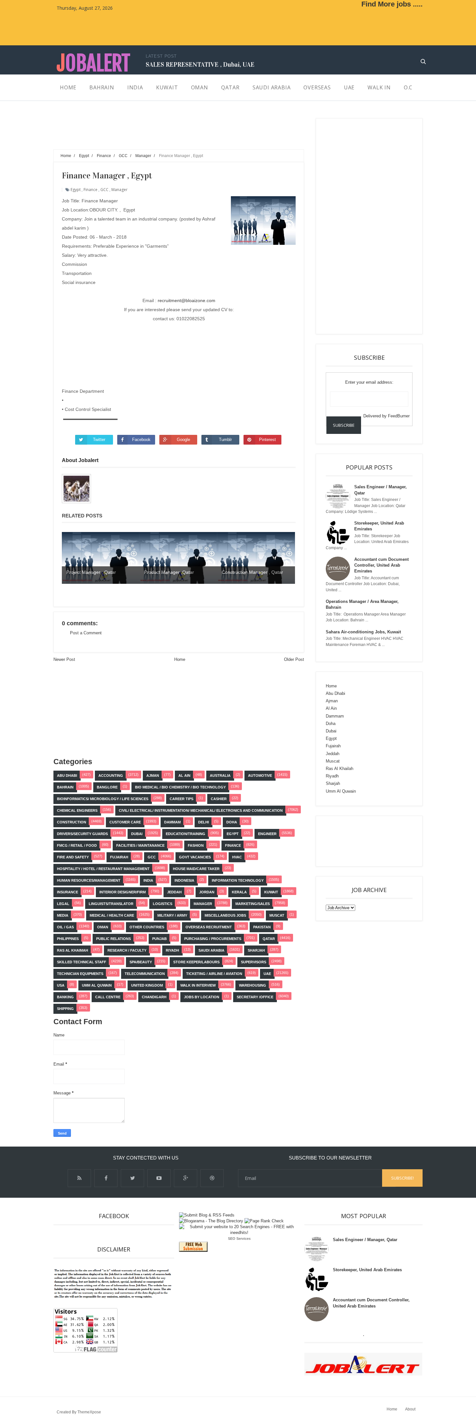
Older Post (294, 659)
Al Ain (184, 775)
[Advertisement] (171, 132)
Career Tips (181, 799)
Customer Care (125, 822)
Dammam (172, 822)
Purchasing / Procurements (212, 939)
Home (179, 659)
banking (65, 997)
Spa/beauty (141, 962)
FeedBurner (399, 415)
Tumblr (225, 439)
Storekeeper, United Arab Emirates (367, 1269)
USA (60, 985)
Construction (71, 822)
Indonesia (184, 880)
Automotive (260, 775)
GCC (104, 189)
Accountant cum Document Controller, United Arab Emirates (381, 565)
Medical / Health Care (112, 915)
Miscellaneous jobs (225, 915)
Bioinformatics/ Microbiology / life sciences (102, 799)
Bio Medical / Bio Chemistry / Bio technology (180, 787)
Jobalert (93, 63)
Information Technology (238, 880)
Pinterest (267, 439)
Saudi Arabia (211, 950)
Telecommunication (145, 974)
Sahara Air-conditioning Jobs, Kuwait (363, 631)
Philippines (68, 939)
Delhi (203, 822)
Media (62, 915)
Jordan (206, 892)
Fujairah (119, 857)
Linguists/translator (111, 904)
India (148, 880)
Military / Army (172, 915)
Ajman (152, 775)
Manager (119, 189)
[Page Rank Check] (264, 1220)
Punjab (159, 939)
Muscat (276, 915)
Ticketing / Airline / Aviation (214, 974)
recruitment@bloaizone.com (186, 300)
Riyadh (172, 950)
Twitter (99, 439)
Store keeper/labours (196, 962)
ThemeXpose (89, 1412)
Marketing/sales (252, 904)
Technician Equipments (80, 974)
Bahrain (65, 787)
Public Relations (113, 939)
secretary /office (255, 997)
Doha (231, 822)
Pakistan (262, 927)
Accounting (110, 775)
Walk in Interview (198, 985)
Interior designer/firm (122, 892)
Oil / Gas (65, 927)
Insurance (67, 892)
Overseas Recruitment (209, 927)
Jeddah (174, 892)
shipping (65, 1009)
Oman (102, 927)
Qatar (269, 939)
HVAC (237, 857)
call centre (107, 997)
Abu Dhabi (67, 775)
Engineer (267, 834)
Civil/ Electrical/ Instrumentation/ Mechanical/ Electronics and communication (201, 810)
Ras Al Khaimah (72, 950)
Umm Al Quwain (97, 985)
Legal (63, 904)
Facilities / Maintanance (140, 845)
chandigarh (154, 997)
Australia (220, 775)
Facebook (141, 439)
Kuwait (271, 892)
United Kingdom (147, 985)
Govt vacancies (195, 857)
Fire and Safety (73, 857)
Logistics (162, 904)
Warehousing (252, 985)
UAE (267, 974)
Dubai (136, 834)
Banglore (107, 787)
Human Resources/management (88, 880)
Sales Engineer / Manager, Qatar (365, 1239)
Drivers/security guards (82, 834)
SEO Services (239, 1238)
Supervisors (253, 962)
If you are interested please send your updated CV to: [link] (179, 309)
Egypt (76, 189)
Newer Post (64, 659)
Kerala (239, 892)
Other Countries (147, 927)
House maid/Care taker (196, 869)
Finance (90, 189)
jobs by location (201, 997)
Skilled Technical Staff (81, 962)
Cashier (219, 799)
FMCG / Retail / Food (77, 845)
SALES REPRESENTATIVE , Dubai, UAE (200, 64)
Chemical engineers (77, 810)
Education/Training (185, 834)
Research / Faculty (127, 950)
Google (183, 439)
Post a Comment (86, 632)
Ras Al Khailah (339, 768)
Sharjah (256, 950)
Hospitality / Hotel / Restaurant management (103, 869)
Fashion (196, 845)
